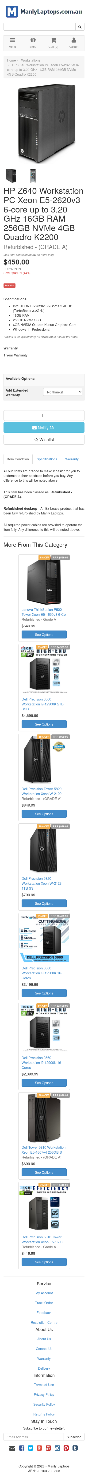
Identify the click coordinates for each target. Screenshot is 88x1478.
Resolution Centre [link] (44, 1322)
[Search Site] (79, 27)
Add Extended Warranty (17, 392)
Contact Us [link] (44, 1348)
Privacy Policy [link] (44, 1394)
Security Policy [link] (44, 1404)
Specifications (47, 459)
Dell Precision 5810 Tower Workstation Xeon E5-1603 (42, 1239)
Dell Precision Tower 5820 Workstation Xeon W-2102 (41, 791)
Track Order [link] (44, 1302)
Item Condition (18, 459)
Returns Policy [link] (44, 1414)
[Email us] (12, 1447)
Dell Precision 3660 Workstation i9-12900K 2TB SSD (43, 704)
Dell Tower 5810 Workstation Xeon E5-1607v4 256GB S (43, 1150)
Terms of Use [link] (44, 1384)
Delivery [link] (44, 1368)
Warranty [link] (44, 1358)
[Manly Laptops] (44, 8)
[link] (21, 1447)
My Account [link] (44, 1293)
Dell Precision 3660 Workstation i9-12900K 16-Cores (42, 972)
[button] (44, 439)
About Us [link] (44, 1338)
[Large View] (11, 176)
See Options (44, 634)
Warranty (72, 459)
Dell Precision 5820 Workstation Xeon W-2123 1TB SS (41, 883)
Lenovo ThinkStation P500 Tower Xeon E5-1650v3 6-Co (44, 612)
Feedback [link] (44, 1312)
